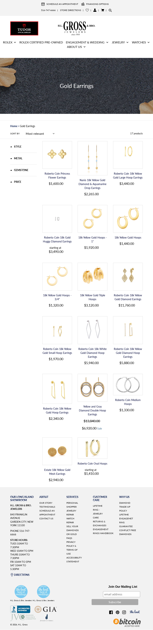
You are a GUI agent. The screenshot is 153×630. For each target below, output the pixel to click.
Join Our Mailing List (122, 586)
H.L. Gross (23, 624)
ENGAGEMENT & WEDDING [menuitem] (85, 42)
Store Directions (70, 10)
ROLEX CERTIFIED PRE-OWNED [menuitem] (41, 42)
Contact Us (46, 518)
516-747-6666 (48, 10)
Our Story (45, 502)
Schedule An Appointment (62, 4)
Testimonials (47, 506)
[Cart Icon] (102, 10)
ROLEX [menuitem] (7, 42)
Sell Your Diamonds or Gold (72, 530)
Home (13, 126)
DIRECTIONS (21, 574)
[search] (110, 10)
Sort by (15, 133)
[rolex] (129, 27)
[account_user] (94, 10)
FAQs (69, 538)
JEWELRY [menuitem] (118, 42)
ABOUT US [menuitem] (74, 46)
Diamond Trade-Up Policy (124, 506)
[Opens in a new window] (20, 612)
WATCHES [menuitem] (139, 42)
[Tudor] (24, 27)
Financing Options (97, 4)
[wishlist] (87, 10)
